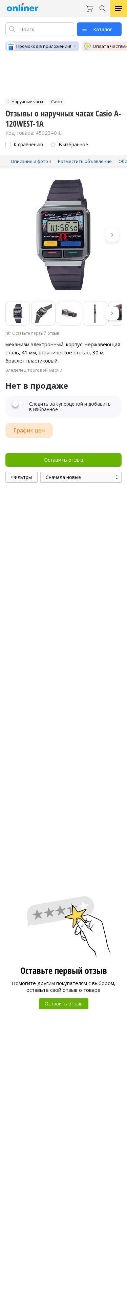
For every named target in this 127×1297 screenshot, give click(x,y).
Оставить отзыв (63, 459)
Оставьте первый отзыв (35, 333)
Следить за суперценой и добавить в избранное (70, 406)
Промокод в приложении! (43, 46)
